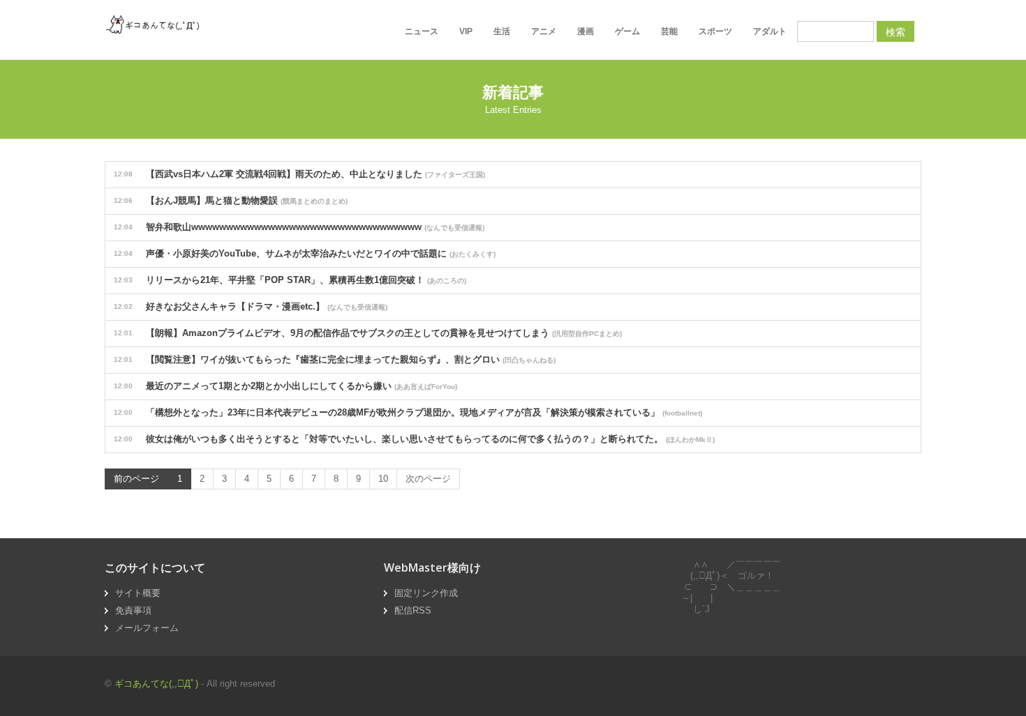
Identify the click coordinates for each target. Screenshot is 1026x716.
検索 (895, 31)
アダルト (770, 31)
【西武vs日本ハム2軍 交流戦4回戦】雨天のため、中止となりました (299, 174)
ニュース (421, 31)
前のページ (136, 478)
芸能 (669, 31)
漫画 (585, 31)
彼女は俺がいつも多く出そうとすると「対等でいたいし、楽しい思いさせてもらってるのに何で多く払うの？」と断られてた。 (414, 439)
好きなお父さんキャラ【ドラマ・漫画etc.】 (250, 306)
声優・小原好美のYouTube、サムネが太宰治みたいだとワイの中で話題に (305, 253)
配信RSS (412, 610)
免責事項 (133, 610)
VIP (466, 31)
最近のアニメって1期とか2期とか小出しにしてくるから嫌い (285, 386)
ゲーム (627, 31)
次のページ (428, 478)
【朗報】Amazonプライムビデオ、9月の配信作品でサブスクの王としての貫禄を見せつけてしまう (368, 333)
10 (383, 478)
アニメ (543, 31)
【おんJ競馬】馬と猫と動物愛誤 (231, 200)
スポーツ (715, 31)
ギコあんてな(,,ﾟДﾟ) (156, 683)
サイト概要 (138, 593)
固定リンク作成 (426, 593)
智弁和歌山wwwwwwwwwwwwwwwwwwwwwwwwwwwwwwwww (299, 227)
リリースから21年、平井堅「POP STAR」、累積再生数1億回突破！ (290, 280)
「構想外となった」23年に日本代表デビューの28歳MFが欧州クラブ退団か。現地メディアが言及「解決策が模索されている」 (408, 412)
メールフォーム (147, 628)
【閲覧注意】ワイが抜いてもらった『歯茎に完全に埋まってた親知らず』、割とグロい (335, 359)
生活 (501, 31)
